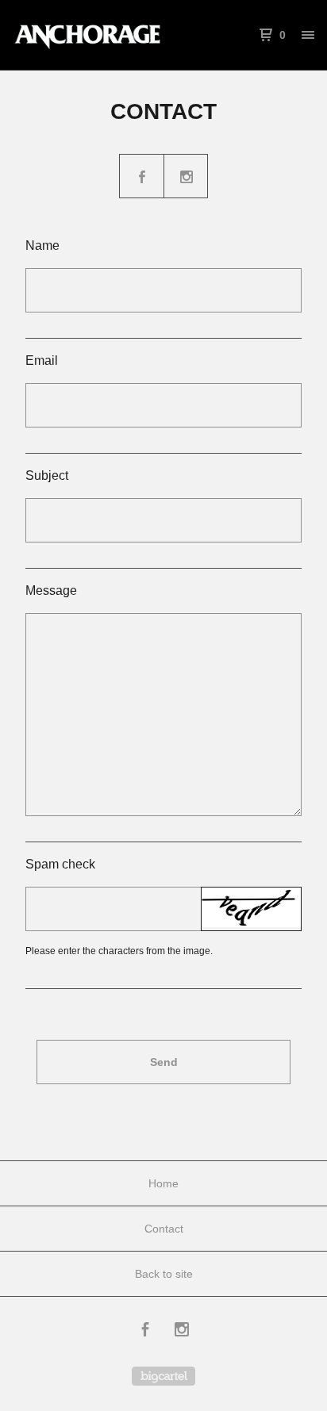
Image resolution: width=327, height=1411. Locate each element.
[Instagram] (181, 1331)
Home (163, 1183)
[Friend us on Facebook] (142, 177)
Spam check (60, 864)
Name (42, 245)
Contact (163, 1228)
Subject (46, 475)
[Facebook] (145, 1331)
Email (41, 360)
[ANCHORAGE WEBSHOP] (88, 35)
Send (164, 1062)
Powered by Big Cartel (163, 1376)
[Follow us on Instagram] (186, 177)
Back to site (164, 1273)
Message (51, 590)
